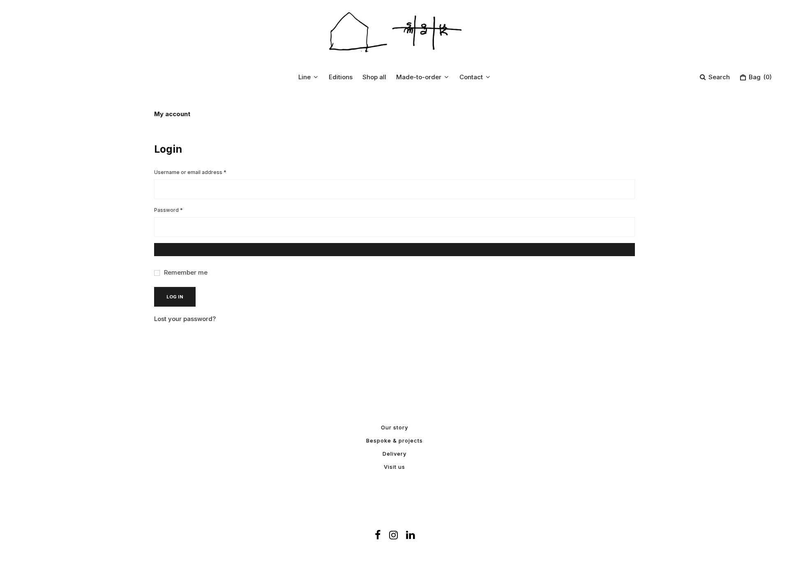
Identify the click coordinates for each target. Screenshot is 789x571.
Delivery (394, 453)
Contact (471, 77)
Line (304, 77)
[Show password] (394, 249)
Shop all (374, 77)
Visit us (394, 466)
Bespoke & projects (394, 440)
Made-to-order (418, 77)
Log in (174, 297)
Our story (394, 427)
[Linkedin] (410, 535)
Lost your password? (185, 319)
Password (179, 209)
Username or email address (201, 172)
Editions (341, 77)
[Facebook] (378, 535)
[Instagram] (393, 535)
